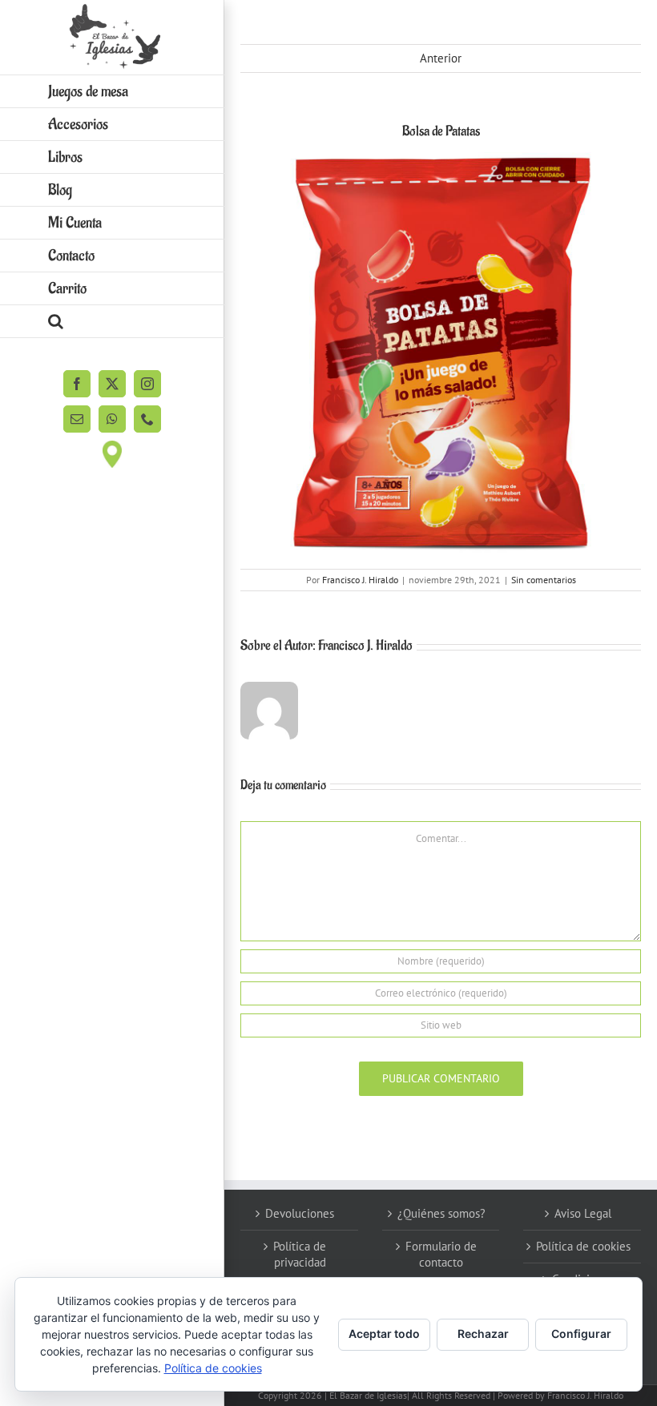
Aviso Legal (582, 1213)
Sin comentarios (543, 580)
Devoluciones (299, 1213)
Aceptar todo (384, 1333)
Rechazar (483, 1333)
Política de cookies (583, 1246)
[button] (112, 321)
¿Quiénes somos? (441, 1213)
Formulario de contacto (441, 1254)
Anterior (441, 58)
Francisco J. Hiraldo (360, 580)
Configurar (581, 1333)
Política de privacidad (299, 1254)
